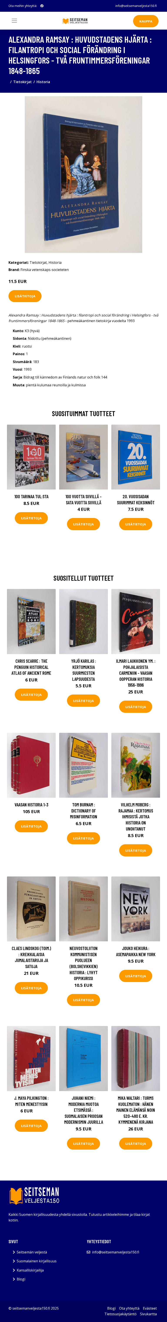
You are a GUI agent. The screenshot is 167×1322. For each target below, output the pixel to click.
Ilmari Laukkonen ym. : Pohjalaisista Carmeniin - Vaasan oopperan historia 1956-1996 (135, 673)
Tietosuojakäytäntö (120, 1314)
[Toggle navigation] (14, 21)
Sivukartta (148, 1314)
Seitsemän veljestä (32, 1252)
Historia (43, 81)
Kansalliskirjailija (30, 1270)
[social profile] (42, 6)
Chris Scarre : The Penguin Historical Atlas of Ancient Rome (31, 667)
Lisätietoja (25, 296)
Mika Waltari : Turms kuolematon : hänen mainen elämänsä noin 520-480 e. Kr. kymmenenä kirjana (135, 1110)
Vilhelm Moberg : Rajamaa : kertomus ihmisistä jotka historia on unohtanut (136, 816)
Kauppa (145, 21)
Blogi (21, 1279)
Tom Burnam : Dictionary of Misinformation (83, 810)
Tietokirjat (22, 81)
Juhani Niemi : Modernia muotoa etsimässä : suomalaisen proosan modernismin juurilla (83, 1110)
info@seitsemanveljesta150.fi (136, 6)
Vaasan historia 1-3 (31, 804)
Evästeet (150, 1308)
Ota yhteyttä (129, 1308)
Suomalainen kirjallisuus (37, 1261)
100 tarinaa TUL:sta (31, 496)
